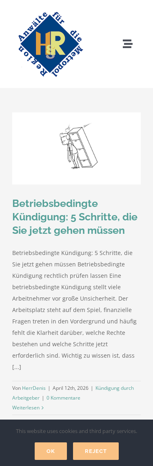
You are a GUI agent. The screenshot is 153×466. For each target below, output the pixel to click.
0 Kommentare (63, 397)
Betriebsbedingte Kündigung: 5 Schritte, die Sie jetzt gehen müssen (74, 216)
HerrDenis (34, 388)
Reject (96, 451)
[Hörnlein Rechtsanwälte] (49, 9)
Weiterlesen (26, 407)
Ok (51, 451)
